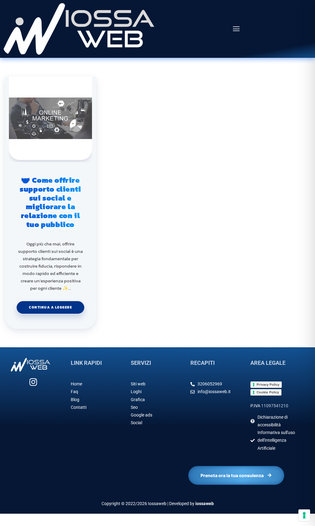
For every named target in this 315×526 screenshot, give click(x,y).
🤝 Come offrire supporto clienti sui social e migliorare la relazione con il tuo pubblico (50, 202)
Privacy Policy (268, 384)
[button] (236, 29)
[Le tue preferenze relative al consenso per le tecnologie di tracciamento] (304, 515)
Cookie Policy (268, 392)
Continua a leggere (56, 305)
